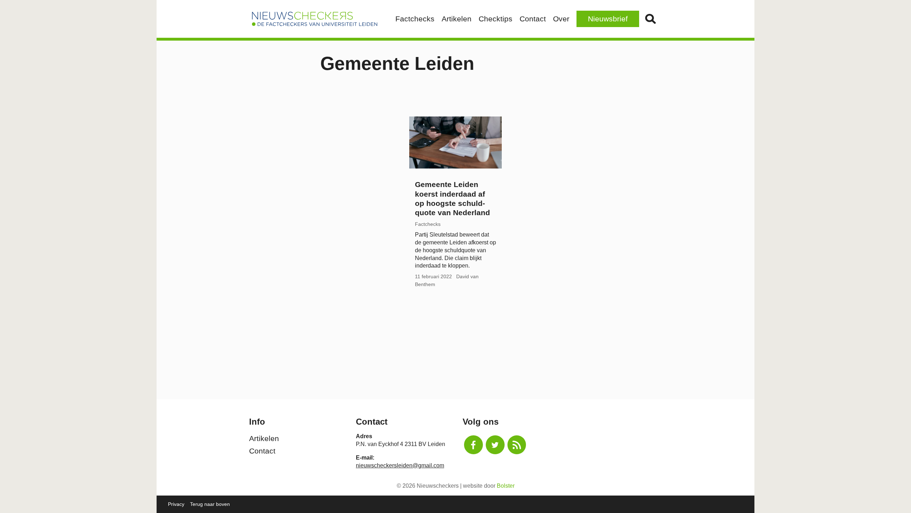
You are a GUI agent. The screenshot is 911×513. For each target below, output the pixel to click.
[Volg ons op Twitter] (495, 444)
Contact (533, 19)
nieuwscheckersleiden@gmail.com (400, 465)
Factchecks (415, 19)
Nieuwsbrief (608, 19)
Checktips (495, 19)
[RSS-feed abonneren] (516, 444)
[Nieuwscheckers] (314, 19)
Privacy (176, 504)
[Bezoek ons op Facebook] (473, 444)
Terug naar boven (210, 504)
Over (561, 19)
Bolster (506, 486)
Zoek (650, 19)
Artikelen (457, 19)
